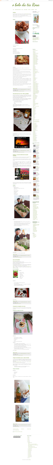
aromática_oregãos (35, 61)
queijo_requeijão (35, 127)
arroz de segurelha (37, 172)
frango (33, 99)
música (15, 426)
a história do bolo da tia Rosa (18, 9)
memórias (34, 107)
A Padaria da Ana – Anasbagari (36, 224)
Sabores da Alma (35, 215)
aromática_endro (35, 57)
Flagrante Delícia (35, 210)
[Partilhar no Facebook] (15, 90)
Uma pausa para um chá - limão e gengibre (21, 93)
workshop (15, 308)
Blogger (30, 459)
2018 (28, 437)
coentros (34, 77)
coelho (34, 76)
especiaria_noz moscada (35, 90)
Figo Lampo (34, 209)
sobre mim (29, 9)
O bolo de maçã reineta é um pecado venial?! (37, 189)
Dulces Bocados (34, 228)
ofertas (20, 303)
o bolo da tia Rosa (25, 4)
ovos (33, 115)
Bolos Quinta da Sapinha (35, 206)
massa (33, 105)
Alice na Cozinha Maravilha (36, 204)
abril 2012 (29, 454)
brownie (34, 73)
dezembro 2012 (29, 442)
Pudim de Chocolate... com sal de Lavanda (37, 167)
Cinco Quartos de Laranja (35, 207)
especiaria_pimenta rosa (35, 92)
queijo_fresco (34, 124)
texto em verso (34, 137)
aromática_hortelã (35, 58)
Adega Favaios (34, 234)
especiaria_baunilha (35, 84)
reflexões (34, 129)
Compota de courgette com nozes (19, 306)
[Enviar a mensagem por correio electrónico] (17, 354)
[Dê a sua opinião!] (14, 90)
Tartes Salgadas (34, 135)
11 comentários (27, 150)
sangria (34, 132)
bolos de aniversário (35, 71)
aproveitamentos (34, 54)
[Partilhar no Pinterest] (16, 90)
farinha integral (34, 97)
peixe (33, 117)
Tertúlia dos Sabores (35, 217)
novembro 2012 (29, 448)
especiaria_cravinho (35, 87)
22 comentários (28, 353)
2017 (28, 438)
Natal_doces (34, 113)
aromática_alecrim (35, 55)
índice (22, 9)
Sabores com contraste (35, 214)
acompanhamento (35, 50)
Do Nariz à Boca (34, 235)
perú (33, 118)
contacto (36, 9)
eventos (34, 94)
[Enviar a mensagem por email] (13, 90)
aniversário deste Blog (35, 53)
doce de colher (34, 81)
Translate (37, 12)
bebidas (34, 68)
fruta (33, 100)
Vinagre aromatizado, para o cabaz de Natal (21, 357)
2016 (28, 439)
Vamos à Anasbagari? (37, 160)
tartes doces (34, 134)
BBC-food (34, 226)
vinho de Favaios (35, 140)
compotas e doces (16, 303)
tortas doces (34, 138)
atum (33, 65)
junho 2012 (29, 452)
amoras (34, 52)
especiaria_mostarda (35, 89)
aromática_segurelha (35, 63)
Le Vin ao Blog (34, 236)
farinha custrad (34, 95)
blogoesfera (34, 69)
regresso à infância (35, 130)
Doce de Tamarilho (16, 259)
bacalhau (34, 66)
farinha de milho (34, 96)
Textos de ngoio (34, 218)
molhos (34, 109)
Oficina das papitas (35, 212)
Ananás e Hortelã (35, 205)
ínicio (13, 9)
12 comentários (28, 89)
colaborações (32, 9)
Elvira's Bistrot (28, 266)
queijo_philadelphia (35, 126)
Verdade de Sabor (35, 231)
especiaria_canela (35, 85)
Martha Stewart (34, 229)
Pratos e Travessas (35, 213)
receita (21, 265)
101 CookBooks (34, 223)
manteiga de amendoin (35, 103)
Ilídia (13, 265)
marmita (34, 104)
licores (33, 102)
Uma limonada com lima (37, 150)
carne (33, 74)
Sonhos (14, 12)
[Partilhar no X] (14, 90)
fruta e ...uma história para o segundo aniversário (37, 178)
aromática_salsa (34, 62)
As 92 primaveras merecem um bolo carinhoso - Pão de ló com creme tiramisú (37, 195)
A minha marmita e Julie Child (37, 144)
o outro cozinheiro (25, 9)
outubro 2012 (29, 449)
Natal (18, 303)
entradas (34, 82)
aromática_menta (35, 60)
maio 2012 (29, 453)
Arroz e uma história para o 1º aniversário (37, 156)
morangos (34, 110)
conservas (34, 79)
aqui (15, 252)
